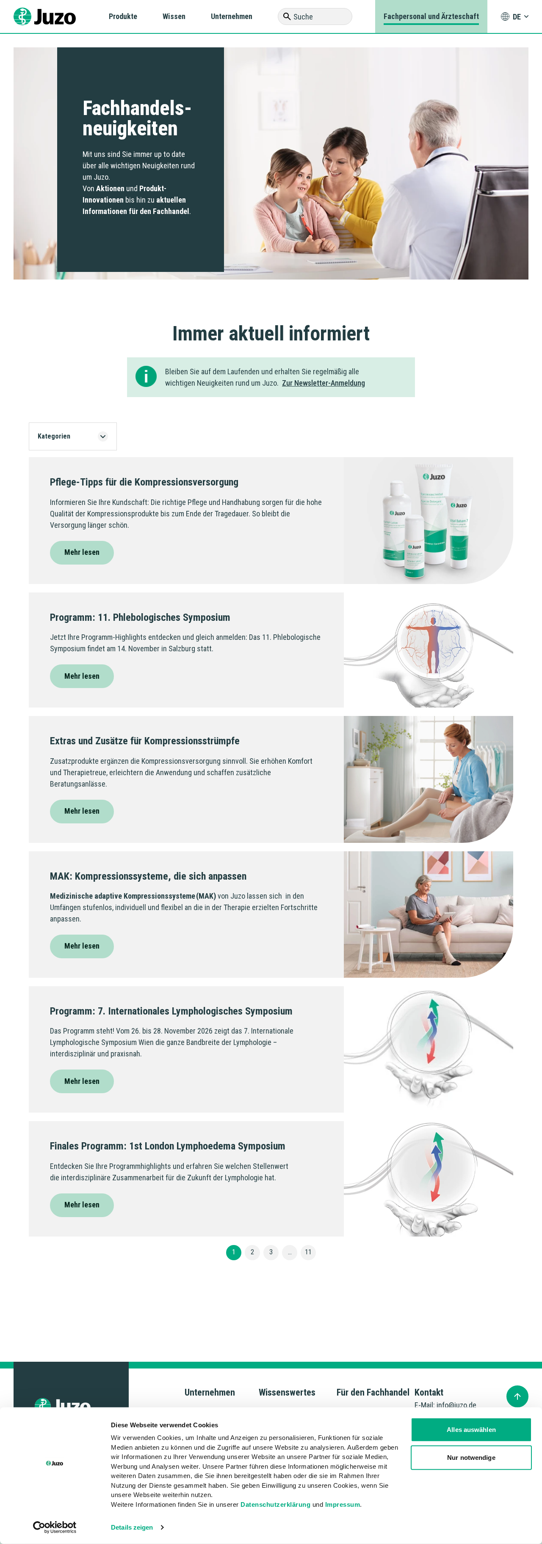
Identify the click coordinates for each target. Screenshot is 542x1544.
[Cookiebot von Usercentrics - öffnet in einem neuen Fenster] (55, 1527)
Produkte (123, 16)
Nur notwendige (471, 1457)
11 (308, 1252)
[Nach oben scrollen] (517, 1396)
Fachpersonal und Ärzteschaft (431, 16)
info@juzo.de (456, 1405)
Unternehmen (231, 16)
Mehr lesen (82, 552)
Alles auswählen (471, 1429)
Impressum (342, 1504)
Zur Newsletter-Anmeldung (323, 382)
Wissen (174, 16)
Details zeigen (132, 1527)
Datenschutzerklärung (275, 1504)
